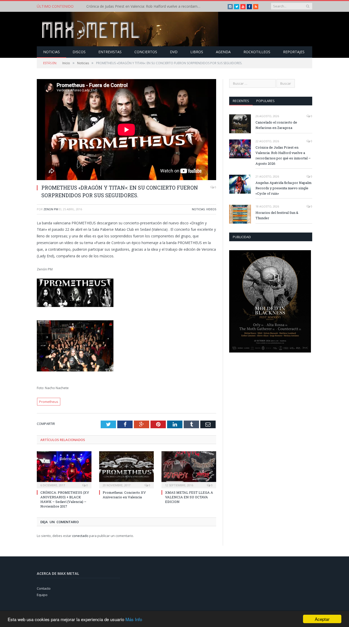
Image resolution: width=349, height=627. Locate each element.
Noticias (51, 51)
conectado (80, 535)
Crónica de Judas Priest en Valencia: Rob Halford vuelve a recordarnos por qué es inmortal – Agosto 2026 (145, 6)
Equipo (42, 594)
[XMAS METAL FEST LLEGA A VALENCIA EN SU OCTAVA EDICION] (188, 469)
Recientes (241, 100)
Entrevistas (110, 51)
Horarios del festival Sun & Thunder (276, 215)
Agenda (223, 51)
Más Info (133, 619)
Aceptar (322, 619)
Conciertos (145, 51)
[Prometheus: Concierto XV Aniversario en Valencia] (126, 469)
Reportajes (294, 51)
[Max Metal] (91, 29)
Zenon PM (50, 209)
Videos (211, 209)
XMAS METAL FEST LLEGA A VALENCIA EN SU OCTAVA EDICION (189, 497)
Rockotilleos (256, 51)
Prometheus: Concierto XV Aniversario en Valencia (124, 494)
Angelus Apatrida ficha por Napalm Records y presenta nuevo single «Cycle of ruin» (283, 188)
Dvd (174, 51)
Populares (265, 100)
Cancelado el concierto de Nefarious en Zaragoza (276, 125)
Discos (79, 51)
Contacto (44, 588)
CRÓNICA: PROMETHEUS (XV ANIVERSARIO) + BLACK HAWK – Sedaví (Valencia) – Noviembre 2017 (64, 499)
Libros (196, 51)
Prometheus (48, 401)
